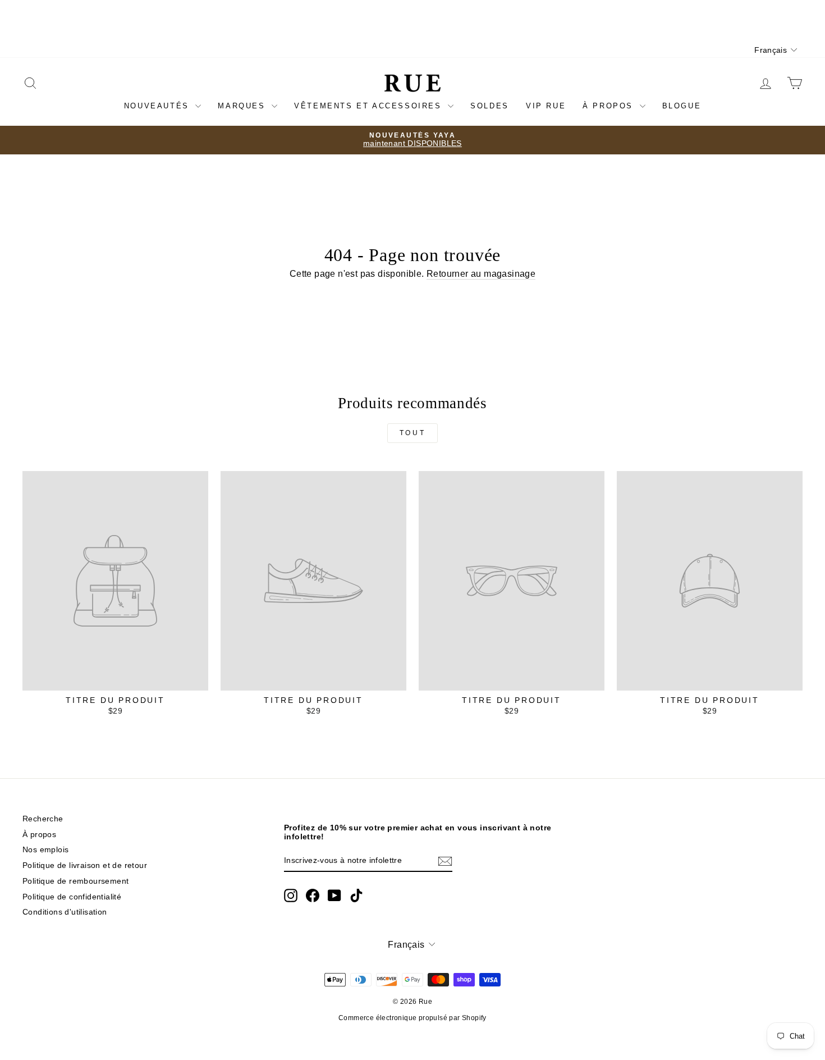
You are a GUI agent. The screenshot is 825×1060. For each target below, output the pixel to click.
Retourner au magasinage (481, 273)
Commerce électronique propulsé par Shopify (412, 1018)
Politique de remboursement (75, 881)
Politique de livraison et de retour (84, 865)
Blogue (682, 106)
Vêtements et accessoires (369, 106)
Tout (412, 433)
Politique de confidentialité (71, 897)
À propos (609, 106)
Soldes (489, 106)
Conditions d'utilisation (64, 912)
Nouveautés (158, 106)
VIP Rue (546, 106)
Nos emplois (45, 850)
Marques (243, 106)
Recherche (42, 819)
